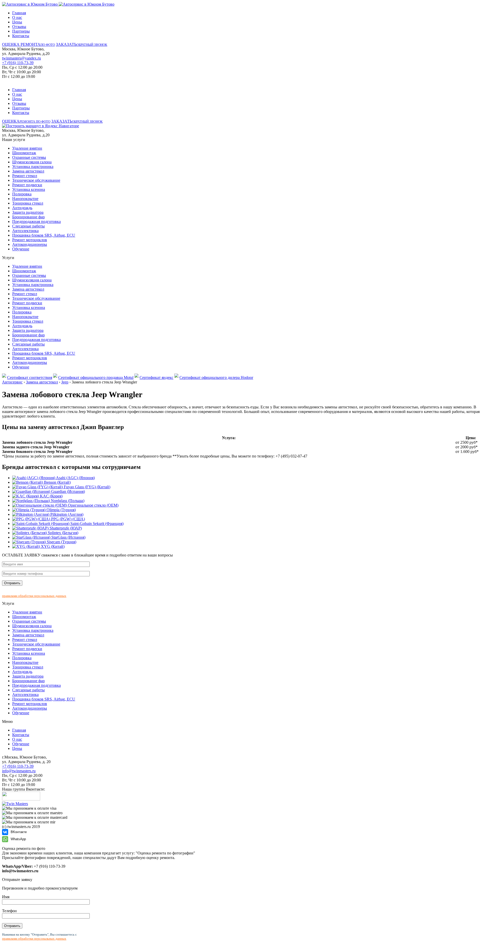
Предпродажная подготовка (36, 221)
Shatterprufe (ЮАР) (65, 528)
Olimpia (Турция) (60, 510)
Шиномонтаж (24, 153)
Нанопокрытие (25, 198)
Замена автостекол (28, 171)
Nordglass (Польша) (67, 500)
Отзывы (19, 26)
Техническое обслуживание (36, 180)
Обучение (20, 249)
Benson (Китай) (57, 482)
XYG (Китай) (52, 546)
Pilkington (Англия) (66, 514)
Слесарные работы (28, 226)
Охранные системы (29, 157)
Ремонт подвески (27, 185)
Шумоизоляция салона (32, 162)
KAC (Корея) (51, 496)
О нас (17, 17)
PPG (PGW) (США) (67, 519)
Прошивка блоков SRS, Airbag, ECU (43, 235)
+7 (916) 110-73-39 (18, 63)
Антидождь (22, 208)
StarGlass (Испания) (67, 537)
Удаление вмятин (27, 148)
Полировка (22, 194)
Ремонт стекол (24, 176)
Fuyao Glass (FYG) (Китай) (86, 487)
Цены (17, 22)
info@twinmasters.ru (19, 771)
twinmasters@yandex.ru (21, 58)
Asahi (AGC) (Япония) (75, 478)
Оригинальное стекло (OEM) (92, 505)
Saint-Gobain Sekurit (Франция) (96, 523)
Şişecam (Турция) (61, 542)
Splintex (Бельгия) (62, 533)
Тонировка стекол (27, 203)
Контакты (20, 36)
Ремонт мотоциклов (29, 240)
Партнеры (21, 31)
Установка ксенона (28, 189)
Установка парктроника (32, 166)
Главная (19, 13)
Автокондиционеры (29, 244)
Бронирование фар (28, 217)
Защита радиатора (27, 212)
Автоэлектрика (25, 230)
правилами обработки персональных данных (34, 596)
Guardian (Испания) (67, 491)
